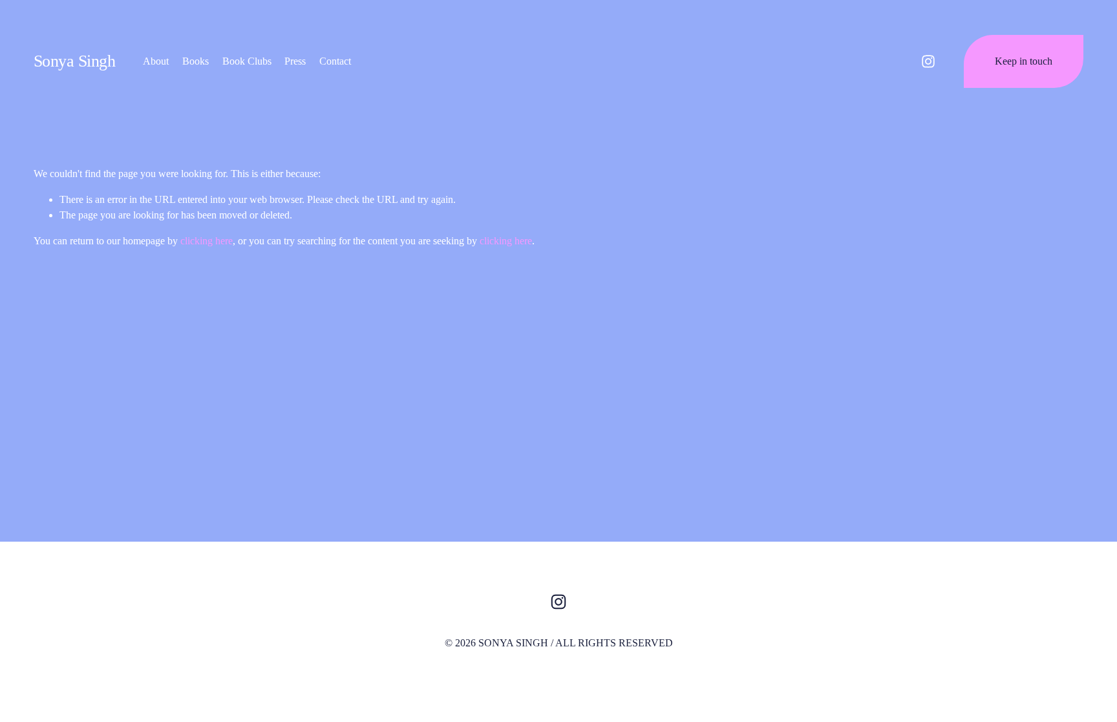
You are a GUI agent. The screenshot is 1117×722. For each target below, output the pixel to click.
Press (295, 61)
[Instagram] (928, 61)
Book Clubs (246, 61)
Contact (335, 61)
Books (195, 61)
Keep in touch (1023, 61)
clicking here (206, 240)
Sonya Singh (74, 61)
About (156, 61)
